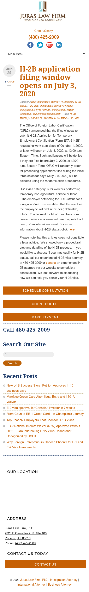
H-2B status (60, 117)
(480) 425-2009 (44, 36)
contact (51, 262)
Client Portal (45, 304)
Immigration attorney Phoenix (56, 105)
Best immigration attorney (45, 101)
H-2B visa (33, 105)
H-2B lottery (67, 101)
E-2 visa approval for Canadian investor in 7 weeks (41, 407)
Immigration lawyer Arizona (35, 109)
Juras (11, 81)
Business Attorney (60, 584)
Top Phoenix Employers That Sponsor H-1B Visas (40, 420)
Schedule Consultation (45, 290)
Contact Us (46, 564)
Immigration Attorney (63, 580)
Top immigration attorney (46, 113)
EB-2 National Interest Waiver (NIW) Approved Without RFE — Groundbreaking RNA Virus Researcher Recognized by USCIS (43, 431)
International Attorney (31, 584)
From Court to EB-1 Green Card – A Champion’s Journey (45, 413)
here (72, 229)
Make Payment (45, 317)
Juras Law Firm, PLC (34, 580)
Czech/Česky (43, 30)
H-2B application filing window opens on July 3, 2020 (50, 81)
